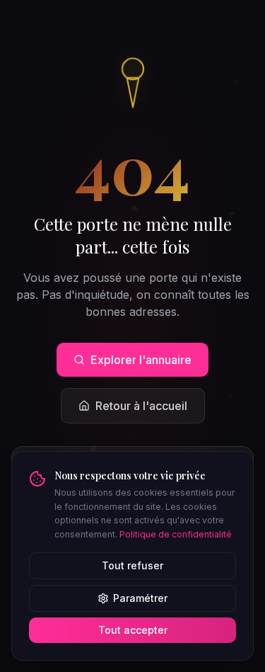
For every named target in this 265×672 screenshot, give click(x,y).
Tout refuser (132, 565)
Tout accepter (132, 630)
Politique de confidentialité (175, 534)
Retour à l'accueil (141, 406)
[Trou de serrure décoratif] (133, 80)
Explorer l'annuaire (141, 360)
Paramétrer (140, 598)
